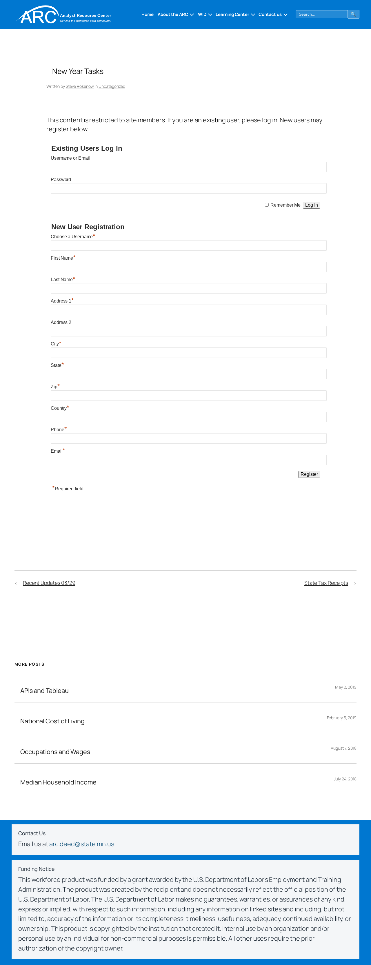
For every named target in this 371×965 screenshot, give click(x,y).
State (57, 365)
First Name (63, 258)
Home (147, 14)
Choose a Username (73, 236)
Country (60, 408)
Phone (59, 429)
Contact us (270, 14)
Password (61, 179)
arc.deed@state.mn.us (81, 844)
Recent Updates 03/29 (49, 582)
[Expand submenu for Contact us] (285, 14)
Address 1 (62, 300)
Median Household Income (58, 782)
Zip (55, 386)
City (56, 343)
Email (58, 451)
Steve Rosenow (80, 86)
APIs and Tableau (44, 690)
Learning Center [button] (232, 14)
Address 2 (61, 322)
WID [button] (202, 14)
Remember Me (285, 205)
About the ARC (173, 14)
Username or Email (70, 158)
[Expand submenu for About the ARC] (191, 14)
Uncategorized (112, 86)
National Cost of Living (52, 721)
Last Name (63, 279)
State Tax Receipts (326, 582)
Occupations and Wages (55, 751)
